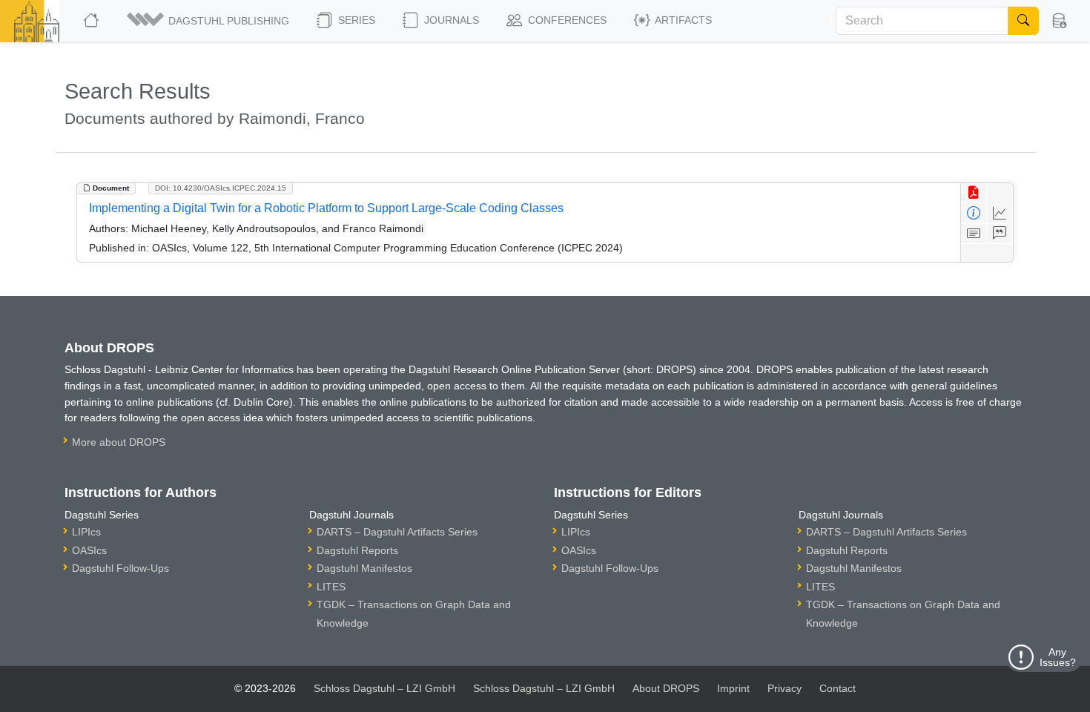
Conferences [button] (566, 20)
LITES (331, 587)
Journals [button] (450, 20)
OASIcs (89, 550)
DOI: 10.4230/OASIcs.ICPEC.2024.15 (220, 188)
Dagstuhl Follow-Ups (120, 568)
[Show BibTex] (1000, 234)
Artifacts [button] (682, 20)
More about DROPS (118, 442)
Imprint (733, 688)
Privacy (784, 688)
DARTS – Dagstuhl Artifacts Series (397, 532)
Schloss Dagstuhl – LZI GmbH (384, 688)
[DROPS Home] (92, 21)
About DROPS (665, 688)
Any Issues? (1058, 657)
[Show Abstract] (974, 234)
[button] (209, 21)
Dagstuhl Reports (357, 550)
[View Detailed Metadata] (974, 213)
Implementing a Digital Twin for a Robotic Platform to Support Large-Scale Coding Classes (326, 208)
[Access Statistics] (1000, 213)
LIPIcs (86, 532)
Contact (837, 688)
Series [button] (355, 20)
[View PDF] (974, 193)
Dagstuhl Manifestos (364, 568)
